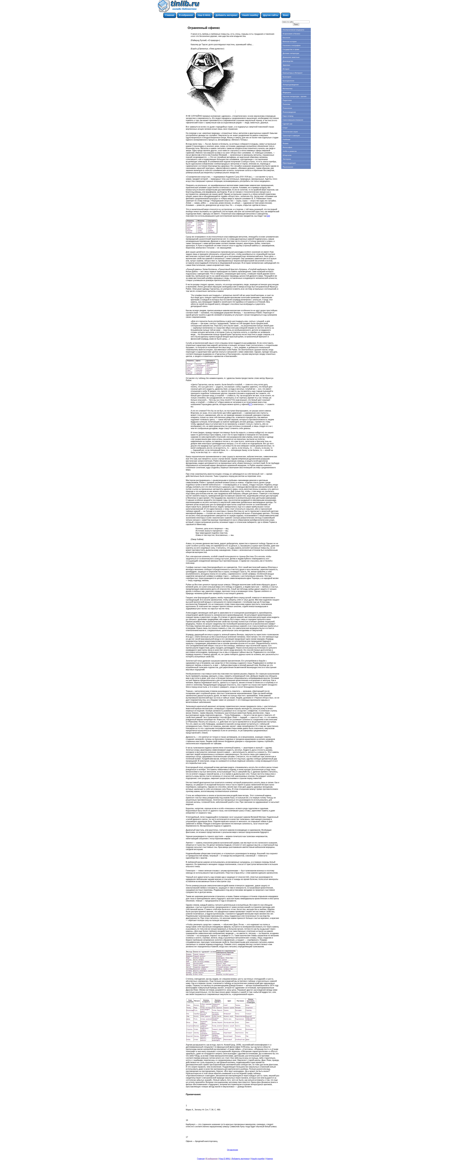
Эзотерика (287, 159)
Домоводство (288, 61)
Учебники (286, 139)
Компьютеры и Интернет (292, 73)
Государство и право (291, 49)
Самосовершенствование (293, 120)
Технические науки (290, 132)
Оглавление (232, 1150)
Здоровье (286, 65)
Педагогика (287, 100)
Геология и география (291, 45)
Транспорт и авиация (291, 136)
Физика (285, 143)
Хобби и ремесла (290, 151)
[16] (268, 216)
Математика (287, 89)
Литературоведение (291, 85)
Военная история (290, 41)
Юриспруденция (289, 163)
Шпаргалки (287, 155)
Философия (287, 147)
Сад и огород (288, 116)
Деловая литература (291, 53)
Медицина (287, 92)
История (286, 69)
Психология (287, 108)
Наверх (269, 1159)
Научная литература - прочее (294, 96)
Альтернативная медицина (293, 30)
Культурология (288, 81)
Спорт (285, 128)
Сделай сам (287, 124)
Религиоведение (289, 112)
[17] (250, 404)
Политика (286, 104)
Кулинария (287, 77)
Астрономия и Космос (291, 34)
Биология (286, 38)
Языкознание (288, 167)
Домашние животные (291, 57)
